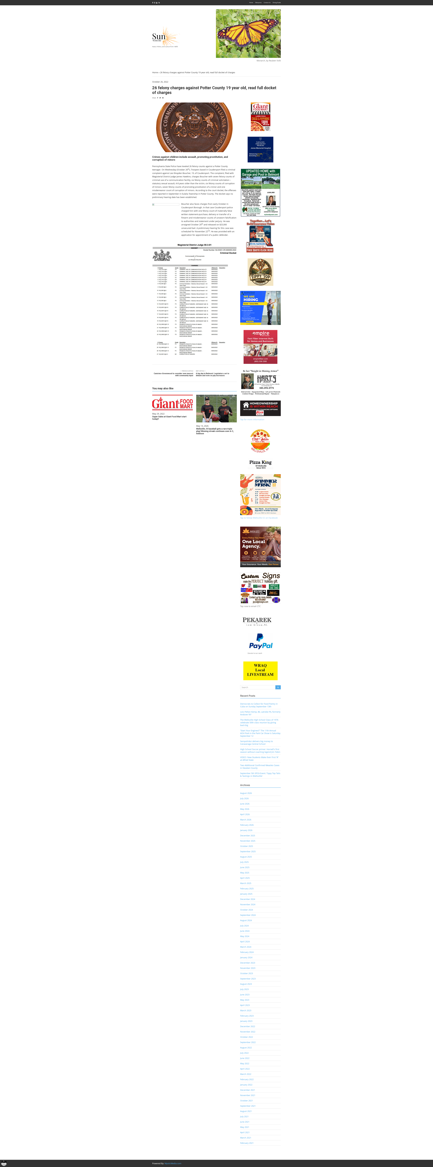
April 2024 (245, 941)
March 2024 (245, 946)
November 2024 (247, 904)
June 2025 (244, 867)
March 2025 (245, 883)
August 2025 (246, 856)
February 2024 (247, 952)
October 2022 (246, 1037)
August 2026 (246, 793)
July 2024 (244, 925)
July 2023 (244, 989)
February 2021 (247, 1143)
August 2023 (246, 984)
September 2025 (248, 851)
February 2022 (247, 1079)
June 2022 (244, 1058)
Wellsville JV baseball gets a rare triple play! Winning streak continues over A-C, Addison (215, 431)
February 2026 (247, 825)
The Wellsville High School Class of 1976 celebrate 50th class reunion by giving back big (259, 722)
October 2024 (246, 909)
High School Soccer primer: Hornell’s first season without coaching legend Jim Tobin (260, 750)
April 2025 (245, 878)
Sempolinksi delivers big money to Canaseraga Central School (256, 742)
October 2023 (246, 973)
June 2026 (244, 803)
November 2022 (247, 1031)
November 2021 (247, 1095)
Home (251, 2)
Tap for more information (252, 419)
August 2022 (246, 1047)
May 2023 (244, 999)
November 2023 (247, 968)
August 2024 (246, 920)
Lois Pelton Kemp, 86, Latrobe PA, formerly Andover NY (260, 713)
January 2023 (246, 1021)
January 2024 (246, 957)
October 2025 (246, 846)
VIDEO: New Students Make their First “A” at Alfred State (259, 758)
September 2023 (248, 978)
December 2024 (247, 899)
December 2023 (247, 962)
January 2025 (246, 893)
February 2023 (247, 1015)
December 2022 (247, 1026)
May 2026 (244, 809)
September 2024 (248, 915)
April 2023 (245, 1005)
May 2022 (244, 1063)
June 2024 (244, 931)
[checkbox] (4, 1163)
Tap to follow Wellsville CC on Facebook (259, 517)
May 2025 (244, 872)
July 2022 (244, 1053)
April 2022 (245, 1068)
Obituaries (258, 2)
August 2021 (246, 1111)
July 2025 (244, 862)
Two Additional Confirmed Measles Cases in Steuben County (259, 766)
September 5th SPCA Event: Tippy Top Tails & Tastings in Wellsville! (260, 774)
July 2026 (244, 798)
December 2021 (247, 1090)
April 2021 (245, 1132)
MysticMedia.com (173, 1163)
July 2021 (244, 1116)
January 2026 (246, 830)
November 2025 (247, 840)
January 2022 (246, 1084)
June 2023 (244, 994)
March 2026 (245, 819)
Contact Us (267, 2)
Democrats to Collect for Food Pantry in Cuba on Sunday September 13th (259, 705)
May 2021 (244, 1127)
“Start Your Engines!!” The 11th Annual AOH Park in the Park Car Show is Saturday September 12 (260, 733)
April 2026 (245, 814)
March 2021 (245, 1137)
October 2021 (246, 1100)
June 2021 (244, 1121)
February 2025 (247, 888)
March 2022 (245, 1074)
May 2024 (244, 936)
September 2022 (248, 1042)
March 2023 (245, 1010)
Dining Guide (277, 2)
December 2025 (247, 835)
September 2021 (248, 1106)
